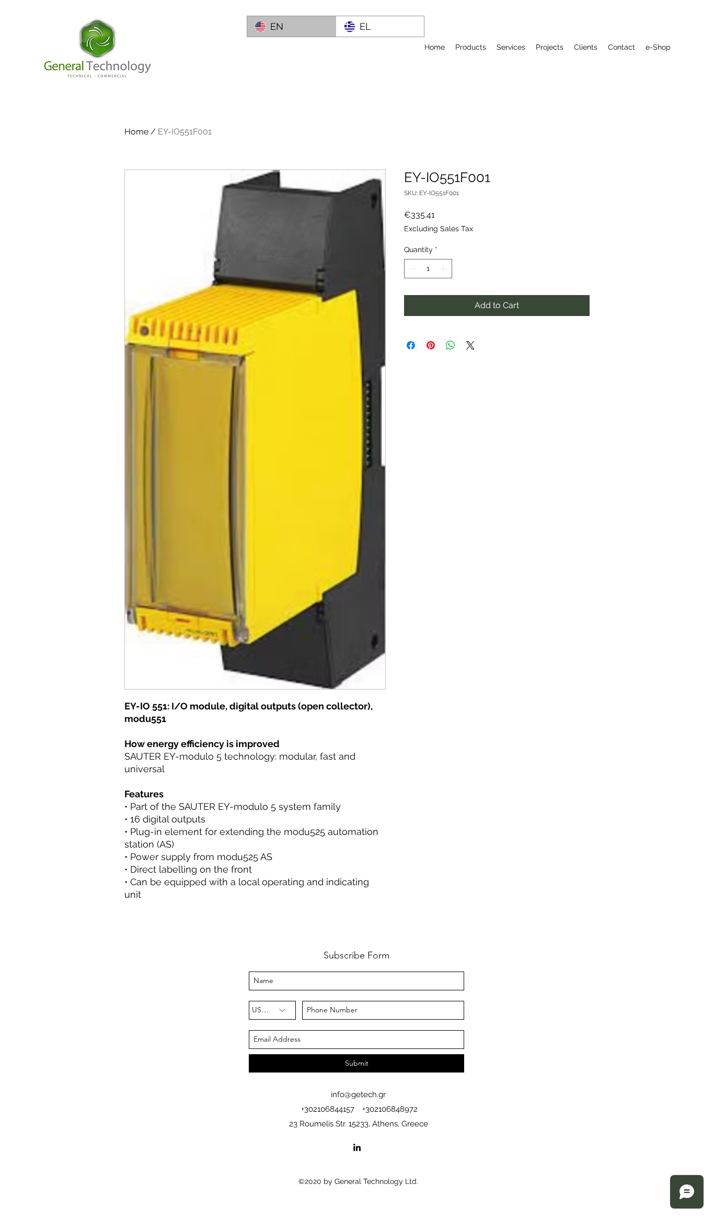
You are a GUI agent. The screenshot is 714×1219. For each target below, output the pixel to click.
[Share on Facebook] (411, 345)
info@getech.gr (358, 1094)
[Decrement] (412, 268)
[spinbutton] (428, 268)
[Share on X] (470, 345)
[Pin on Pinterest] (430, 345)
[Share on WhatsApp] (450, 345)
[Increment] (444, 268)
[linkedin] (357, 1147)
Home (136, 132)
